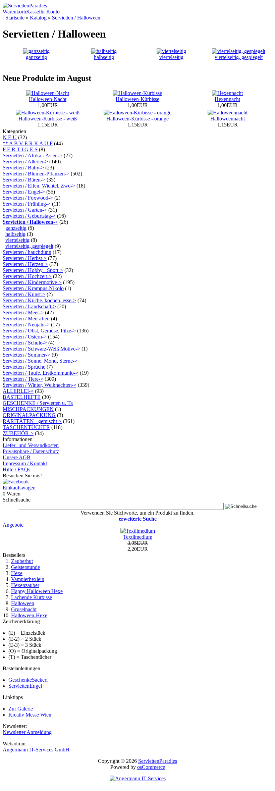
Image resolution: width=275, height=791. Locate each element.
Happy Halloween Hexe (37, 591)
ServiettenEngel (25, 686)
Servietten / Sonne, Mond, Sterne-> (40, 361)
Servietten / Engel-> (24, 192)
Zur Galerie (20, 708)
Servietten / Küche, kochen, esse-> (39, 300)
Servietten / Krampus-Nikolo (33, 288)
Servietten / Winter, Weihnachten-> (39, 385)
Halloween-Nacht (47, 99)
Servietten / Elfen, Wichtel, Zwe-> (39, 186)
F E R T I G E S (20, 149)
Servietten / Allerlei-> (25, 161)
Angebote (13, 525)
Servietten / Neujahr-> (26, 324)
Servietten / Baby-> (23, 167)
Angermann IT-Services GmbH (36, 749)
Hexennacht (227, 99)
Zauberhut (22, 561)
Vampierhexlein (27, 579)
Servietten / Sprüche (24, 367)
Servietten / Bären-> (24, 179)
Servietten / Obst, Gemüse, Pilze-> (39, 330)
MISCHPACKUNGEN (28, 409)
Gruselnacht (24, 609)
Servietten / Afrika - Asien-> (32, 155)
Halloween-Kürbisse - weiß (47, 118)
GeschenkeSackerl (28, 680)
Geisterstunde (25, 567)
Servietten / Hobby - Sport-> (33, 270)
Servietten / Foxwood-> (28, 198)
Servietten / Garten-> (25, 210)
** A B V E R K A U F (28, 143)
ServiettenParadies (157, 761)
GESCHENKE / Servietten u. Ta (38, 403)
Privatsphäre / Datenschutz (31, 451)
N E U (10, 137)
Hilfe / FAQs (16, 469)
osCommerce (151, 767)
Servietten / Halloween (76, 17)
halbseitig (104, 57)
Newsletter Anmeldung (27, 732)
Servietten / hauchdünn (27, 252)
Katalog (38, 17)
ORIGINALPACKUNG (29, 415)
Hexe (16, 573)
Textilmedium (137, 537)
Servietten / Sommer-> (26, 355)
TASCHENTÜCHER (26, 427)
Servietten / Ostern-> (25, 336)
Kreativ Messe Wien (29, 715)
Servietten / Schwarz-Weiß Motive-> (41, 349)
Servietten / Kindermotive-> (32, 282)
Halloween (22, 603)
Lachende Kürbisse (31, 597)
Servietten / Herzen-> (25, 264)
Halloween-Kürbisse (137, 99)
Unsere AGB (17, 457)
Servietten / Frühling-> (27, 204)
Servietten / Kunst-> (24, 294)
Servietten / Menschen (26, 318)
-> (30, 222)
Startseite (14, 17)
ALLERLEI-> (18, 391)
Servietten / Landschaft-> (29, 306)
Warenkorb (14, 11)
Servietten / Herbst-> (25, 258)
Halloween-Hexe (29, 615)
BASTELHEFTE (22, 397)
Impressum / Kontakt (25, 463)
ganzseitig (36, 57)
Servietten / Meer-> (23, 312)
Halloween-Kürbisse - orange (137, 118)
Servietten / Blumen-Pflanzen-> (36, 173)
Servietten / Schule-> (25, 343)
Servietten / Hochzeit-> (27, 276)
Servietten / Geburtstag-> (29, 216)
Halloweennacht (227, 118)
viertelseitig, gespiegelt (239, 57)
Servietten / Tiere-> (23, 379)
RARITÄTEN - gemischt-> (32, 421)
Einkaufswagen (19, 487)
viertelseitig (171, 57)
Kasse (32, 11)
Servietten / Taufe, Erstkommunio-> (40, 373)
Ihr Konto (49, 11)
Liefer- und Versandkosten (31, 445)
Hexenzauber (25, 585)
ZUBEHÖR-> (18, 433)
